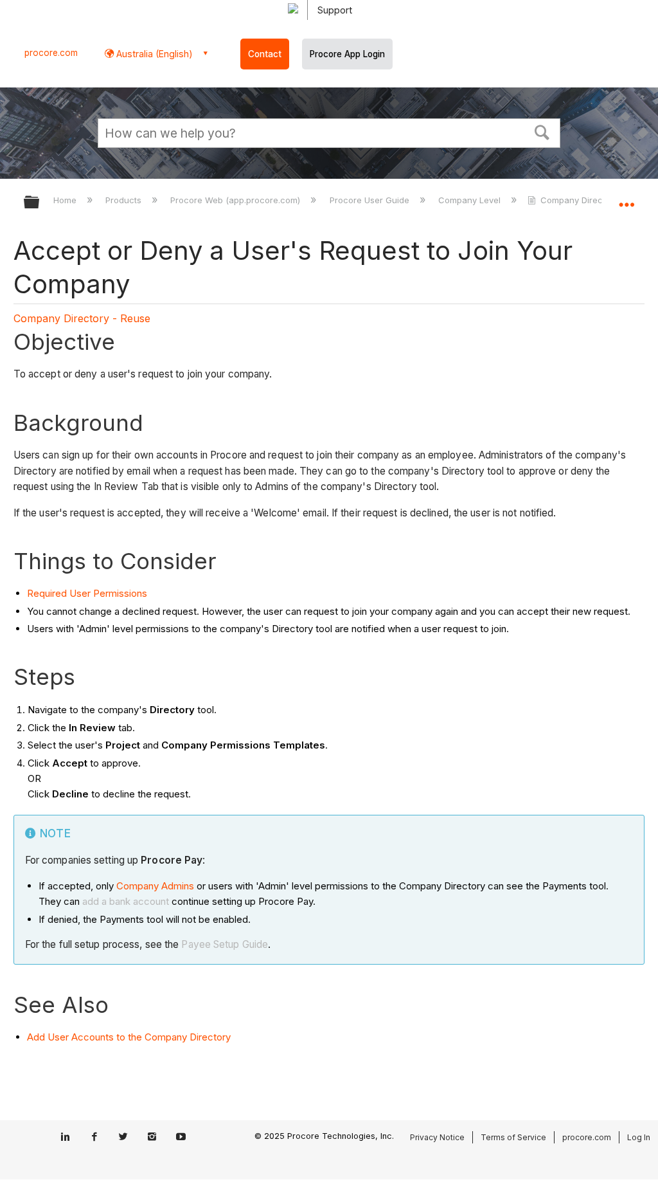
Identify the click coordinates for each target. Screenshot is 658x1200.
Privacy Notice (437, 1137)
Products (124, 200)
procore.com (51, 53)
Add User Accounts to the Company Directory (129, 1037)
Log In (638, 1137)
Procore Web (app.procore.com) (236, 200)
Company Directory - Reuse (81, 318)
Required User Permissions (87, 593)
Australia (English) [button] (153, 53)
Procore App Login (347, 54)
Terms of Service (513, 1137)
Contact (264, 54)
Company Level (470, 200)
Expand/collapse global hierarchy (39, 203)
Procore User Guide (370, 200)
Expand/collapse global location (626, 198)
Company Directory (579, 200)
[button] (542, 131)
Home (66, 200)
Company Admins (155, 886)
